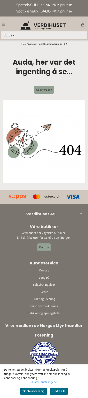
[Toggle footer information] (81, 213)
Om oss (44, 270)
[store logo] (43, 25)
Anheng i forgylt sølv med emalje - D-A (47, 44)
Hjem (24, 44)
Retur (44, 292)
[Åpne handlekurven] (82, 24)
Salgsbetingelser (44, 285)
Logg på (44, 278)
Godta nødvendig (33, 391)
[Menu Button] (3, 25)
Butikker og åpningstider (44, 313)
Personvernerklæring (44, 306)
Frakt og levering (44, 299)
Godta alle (58, 391)
